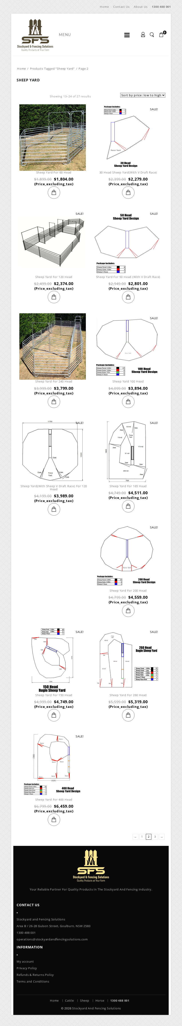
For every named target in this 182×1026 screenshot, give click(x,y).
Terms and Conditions (33, 981)
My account (25, 961)
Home (104, 7)
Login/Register (144, 35)
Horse (99, 1000)
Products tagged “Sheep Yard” (52, 69)
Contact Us (121, 7)
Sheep (84, 1000)
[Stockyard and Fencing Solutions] (35, 35)
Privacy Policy (27, 968)
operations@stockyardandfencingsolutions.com (52, 939)
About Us (140, 7)
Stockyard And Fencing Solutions (96, 1008)
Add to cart (54, 192)
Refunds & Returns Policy (35, 975)
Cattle (69, 1000)
